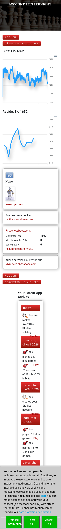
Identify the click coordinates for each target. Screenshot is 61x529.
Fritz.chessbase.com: (18, 230)
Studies (34, 336)
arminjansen (14, 204)
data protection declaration (35, 512)
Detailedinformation (15, 522)
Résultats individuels (21, 43)
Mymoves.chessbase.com (20, 264)
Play (36, 365)
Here (43, 495)
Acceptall (49, 522)
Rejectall (31, 522)
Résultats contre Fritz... (19, 248)
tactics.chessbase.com (19, 219)
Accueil (11, 37)
